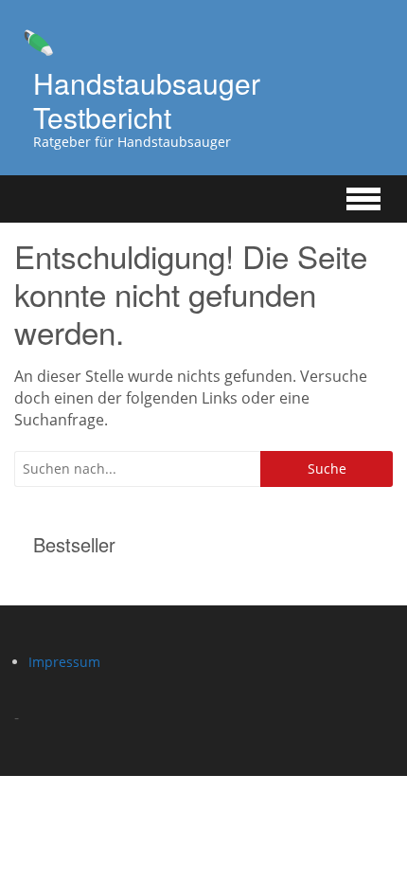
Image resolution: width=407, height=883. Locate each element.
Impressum (64, 662)
